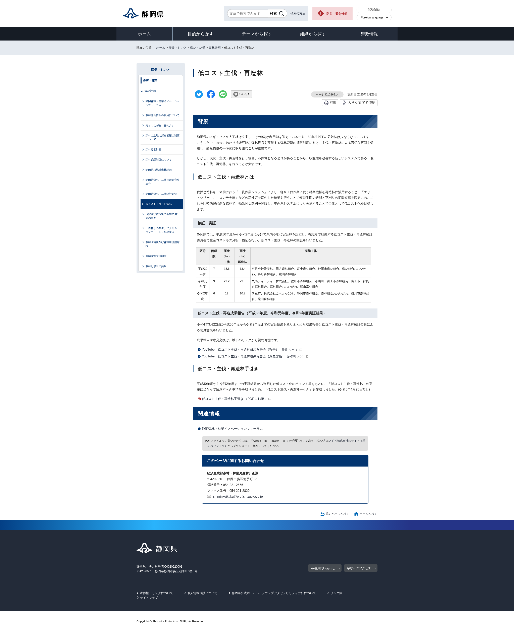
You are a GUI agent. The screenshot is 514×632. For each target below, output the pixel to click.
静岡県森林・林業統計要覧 (161, 193)
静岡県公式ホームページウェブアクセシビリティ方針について (274, 593)
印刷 (333, 102)
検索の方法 (297, 13)
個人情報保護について (202, 593)
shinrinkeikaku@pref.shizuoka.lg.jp (238, 496)
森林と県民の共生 (156, 266)
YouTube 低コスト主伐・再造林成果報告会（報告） (250, 349)
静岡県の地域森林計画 (159, 169)
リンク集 (336, 593)
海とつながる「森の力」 (160, 125)
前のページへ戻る (337, 513)
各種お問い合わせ (323, 568)
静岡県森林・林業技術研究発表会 (162, 181)
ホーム (144, 33)
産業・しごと (178, 47)
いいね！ (244, 94)
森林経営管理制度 (156, 256)
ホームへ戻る (368, 513)
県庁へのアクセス (359, 568)
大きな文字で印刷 (361, 102)
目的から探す (201, 33)
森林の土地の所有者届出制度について (162, 137)
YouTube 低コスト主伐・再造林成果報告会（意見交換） (253, 356)
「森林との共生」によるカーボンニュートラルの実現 (162, 230)
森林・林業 (197, 47)
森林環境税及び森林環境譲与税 (162, 244)
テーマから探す (257, 33)
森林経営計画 (153, 149)
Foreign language (372, 17)
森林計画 (215, 47)
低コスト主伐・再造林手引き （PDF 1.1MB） (234, 399)
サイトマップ (149, 597)
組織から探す (313, 33)
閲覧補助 (374, 9)
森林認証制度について (159, 159)
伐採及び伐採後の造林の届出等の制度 (162, 216)
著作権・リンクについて (156, 593)
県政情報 (369, 33)
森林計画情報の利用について (162, 115)
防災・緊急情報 (337, 13)
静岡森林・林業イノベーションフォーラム (232, 428)
